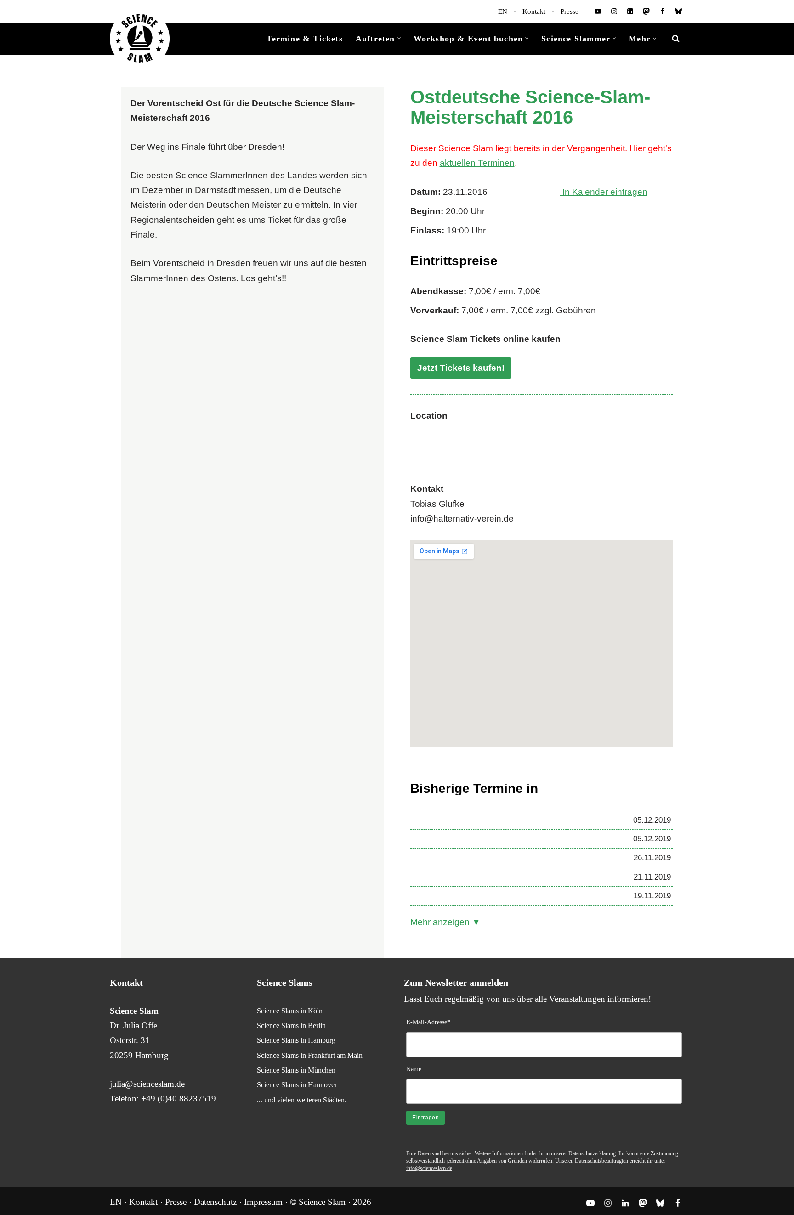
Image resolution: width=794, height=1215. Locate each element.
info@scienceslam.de (429, 1168)
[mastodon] (646, 11)
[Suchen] (676, 38)
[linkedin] (630, 11)
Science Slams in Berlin (291, 1025)
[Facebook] (662, 11)
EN (502, 11)
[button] (399, 38)
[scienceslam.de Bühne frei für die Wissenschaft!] (140, 39)
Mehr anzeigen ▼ (445, 922)
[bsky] (678, 11)
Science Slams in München (296, 1070)
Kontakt (533, 11)
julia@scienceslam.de (147, 1084)
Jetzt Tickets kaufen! (461, 368)
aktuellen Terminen (477, 163)
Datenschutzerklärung (592, 1153)
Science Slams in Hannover (297, 1085)
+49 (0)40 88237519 (178, 1098)
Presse (569, 11)
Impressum (263, 1202)
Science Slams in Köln (290, 1011)
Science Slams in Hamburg (296, 1040)
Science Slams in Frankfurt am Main (310, 1055)
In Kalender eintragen (603, 192)
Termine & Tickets (304, 38)
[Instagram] (614, 11)
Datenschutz (215, 1202)
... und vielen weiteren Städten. (301, 1100)
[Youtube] (598, 11)
